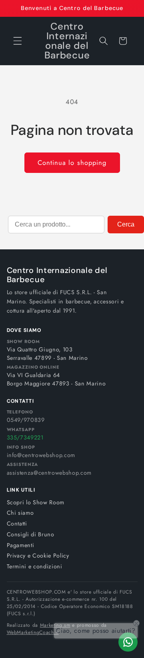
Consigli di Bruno (30, 534)
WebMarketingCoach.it (33, 632)
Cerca (125, 224)
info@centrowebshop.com (41, 455)
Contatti (17, 524)
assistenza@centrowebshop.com (49, 473)
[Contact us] (128, 642)
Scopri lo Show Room (36, 502)
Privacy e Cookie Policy (38, 556)
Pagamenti (20, 545)
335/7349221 (25, 437)
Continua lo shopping (72, 162)
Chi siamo (20, 513)
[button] (17, 40)
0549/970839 (26, 420)
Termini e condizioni (34, 566)
